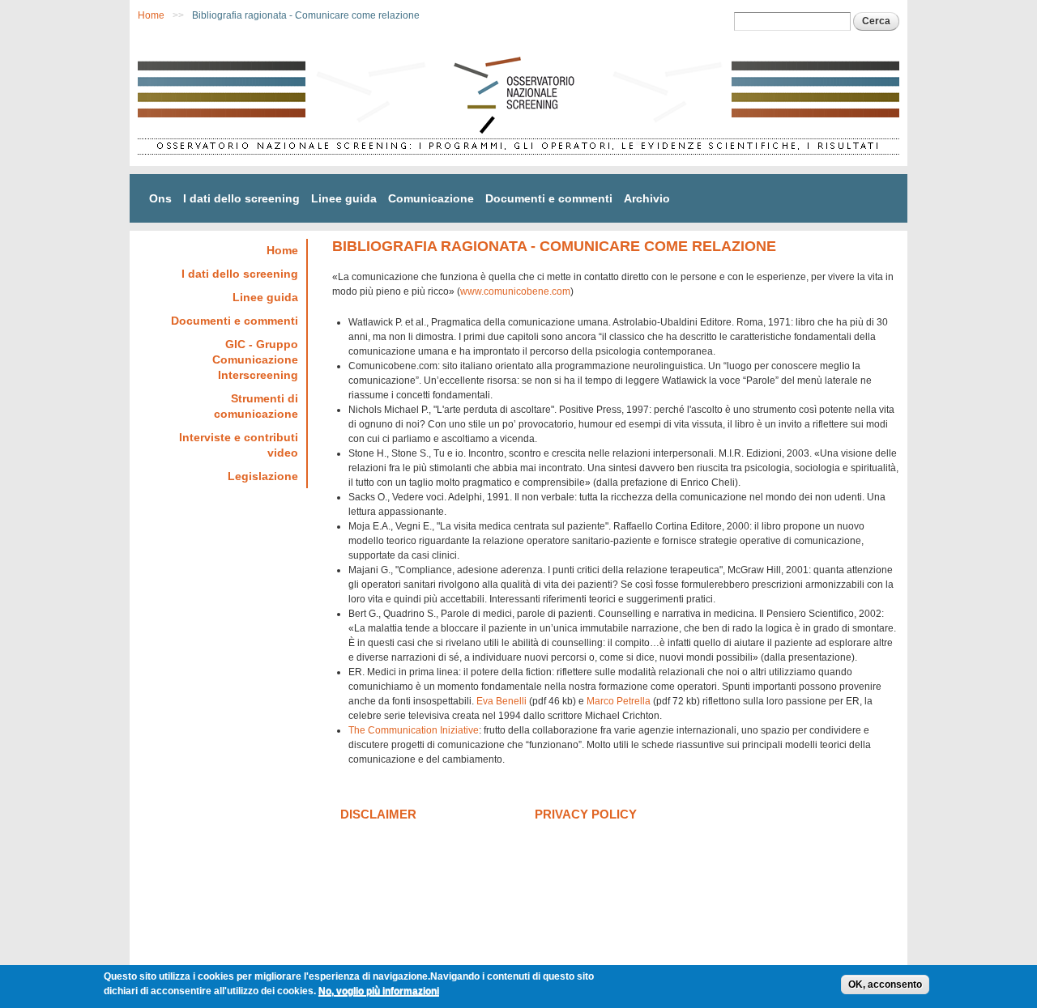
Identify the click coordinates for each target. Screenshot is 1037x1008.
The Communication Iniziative (413, 730)
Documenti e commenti (548, 198)
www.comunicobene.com (515, 291)
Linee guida (344, 198)
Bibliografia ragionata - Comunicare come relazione (306, 15)
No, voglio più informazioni (378, 991)
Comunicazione (431, 198)
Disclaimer (378, 814)
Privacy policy (586, 814)
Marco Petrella (619, 701)
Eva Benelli (501, 701)
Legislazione (263, 476)
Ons (160, 198)
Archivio (647, 198)
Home (151, 15)
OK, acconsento (885, 984)
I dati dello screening (241, 198)
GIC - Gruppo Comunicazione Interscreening (255, 359)
